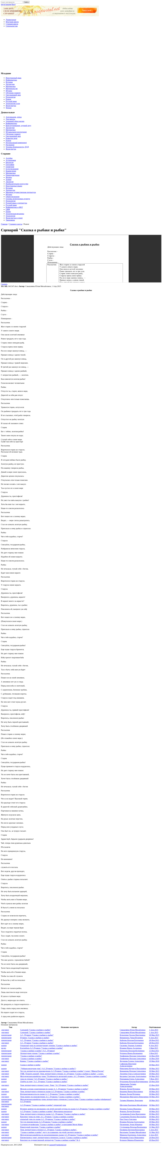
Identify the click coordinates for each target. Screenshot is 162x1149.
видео (3, 1048)
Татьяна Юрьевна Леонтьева (131, 1100)
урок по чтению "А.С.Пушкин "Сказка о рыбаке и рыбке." (44, 1079)
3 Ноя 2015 (153, 1053)
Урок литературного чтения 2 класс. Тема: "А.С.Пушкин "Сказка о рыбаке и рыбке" (54, 1085)
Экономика (10, 220)
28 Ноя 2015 (154, 1040)
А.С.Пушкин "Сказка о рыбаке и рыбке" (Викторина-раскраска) (46, 1111)
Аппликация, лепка (14, 117)
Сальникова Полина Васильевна (133, 1117)
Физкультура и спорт (14, 218)
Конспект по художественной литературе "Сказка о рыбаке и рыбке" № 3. (50, 1140)
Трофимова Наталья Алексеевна (133, 1056)
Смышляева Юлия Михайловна (132, 1030)
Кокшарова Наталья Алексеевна (133, 1071)
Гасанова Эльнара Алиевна (131, 1046)
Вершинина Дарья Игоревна (131, 1038)
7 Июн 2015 (154, 1079)
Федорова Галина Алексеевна (132, 1061)
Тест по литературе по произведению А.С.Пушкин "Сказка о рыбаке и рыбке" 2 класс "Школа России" (62, 1071)
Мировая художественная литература (21, 192)
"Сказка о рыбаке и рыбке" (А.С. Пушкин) (37, 1051)
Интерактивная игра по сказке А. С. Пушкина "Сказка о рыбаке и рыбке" (50, 1094)
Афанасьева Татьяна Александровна (128, 1085)
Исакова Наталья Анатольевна (132, 1122)
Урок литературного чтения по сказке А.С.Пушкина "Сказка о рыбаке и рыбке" (52, 1092)
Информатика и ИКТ (14, 207)
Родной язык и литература (16, 203)
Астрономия (11, 160)
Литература (10, 190)
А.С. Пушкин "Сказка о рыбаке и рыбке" (37, 1035)
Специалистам (12, 26)
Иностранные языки (14, 186)
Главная (4, 224)
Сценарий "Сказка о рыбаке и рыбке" (35, 1030)
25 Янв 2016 (154, 1085)
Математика (11, 86)
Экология (9, 182)
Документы (10, 119)
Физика (9, 177)
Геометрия (10, 167)
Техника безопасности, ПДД (17, 147)
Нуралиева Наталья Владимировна (134, 1082)
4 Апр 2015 (153, 1135)
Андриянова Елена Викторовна (133, 1114)
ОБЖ (8, 209)
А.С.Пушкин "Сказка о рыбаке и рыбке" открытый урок (43, 1105)
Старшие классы (15, 224)
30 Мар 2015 (154, 1035)
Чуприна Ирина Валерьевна (131, 1053)
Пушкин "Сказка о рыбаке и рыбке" (34, 1038)
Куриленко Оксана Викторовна (132, 1035)
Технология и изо (13, 103)
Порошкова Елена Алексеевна (132, 1079)
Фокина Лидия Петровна (130, 1089)
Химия (8, 180)
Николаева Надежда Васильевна (133, 1069)
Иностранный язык (13, 78)
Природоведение (12, 175)
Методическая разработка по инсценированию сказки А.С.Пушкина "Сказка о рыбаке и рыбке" (59, 1135)
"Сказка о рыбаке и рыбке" (31, 1056)
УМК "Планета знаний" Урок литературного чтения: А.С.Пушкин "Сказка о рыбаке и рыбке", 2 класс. (62, 1074)
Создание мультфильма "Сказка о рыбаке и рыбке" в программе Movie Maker (51, 1124)
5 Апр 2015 (153, 1130)
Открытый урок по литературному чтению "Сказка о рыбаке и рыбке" (48, 1046)
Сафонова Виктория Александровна (128, 1065)
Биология (9, 162)
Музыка (9, 91)
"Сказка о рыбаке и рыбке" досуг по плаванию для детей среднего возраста (50, 1132)
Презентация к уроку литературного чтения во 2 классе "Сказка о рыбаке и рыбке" (54, 1138)
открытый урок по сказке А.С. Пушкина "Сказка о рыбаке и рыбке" (47, 1119)
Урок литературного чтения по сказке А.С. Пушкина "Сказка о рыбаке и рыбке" (53, 1114)
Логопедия (10, 84)
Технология (10, 216)
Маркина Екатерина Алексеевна (133, 1135)
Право (8, 212)
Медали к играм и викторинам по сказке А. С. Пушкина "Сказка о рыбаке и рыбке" (54, 1089)
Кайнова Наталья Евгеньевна (132, 1040)
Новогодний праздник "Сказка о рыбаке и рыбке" (40, 1127)
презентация (6, 1035)
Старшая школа (12, 24)
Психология (10, 97)
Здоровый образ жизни (15, 121)
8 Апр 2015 (153, 1046)
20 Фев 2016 (154, 1082)
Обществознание (12, 197)
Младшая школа (12, 22)
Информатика (11, 80)
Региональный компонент (16, 143)
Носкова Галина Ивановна (130, 1109)
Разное (8, 99)
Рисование (10, 145)
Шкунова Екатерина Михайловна (133, 1105)
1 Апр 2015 (153, 1030)
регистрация (6, 4)
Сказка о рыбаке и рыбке (30, 1065)
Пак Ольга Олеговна (128, 1119)
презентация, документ (6, 1100)
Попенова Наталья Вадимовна (132, 1051)
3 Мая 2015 (153, 1048)
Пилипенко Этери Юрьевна (131, 1124)
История (9, 82)
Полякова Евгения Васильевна (132, 1130)
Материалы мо (12, 89)
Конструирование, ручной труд (18, 126)
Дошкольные (11, 20)
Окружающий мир (13, 95)
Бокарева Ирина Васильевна (131, 1092)
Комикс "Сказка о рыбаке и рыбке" (34, 1061)
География (10, 165)
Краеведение (11, 171)
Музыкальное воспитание (16, 132)
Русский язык (11, 101)
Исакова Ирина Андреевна (131, 1048)
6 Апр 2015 (153, 1038)
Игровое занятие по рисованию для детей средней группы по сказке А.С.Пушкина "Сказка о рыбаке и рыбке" (65, 1109)
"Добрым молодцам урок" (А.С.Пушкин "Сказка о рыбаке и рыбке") (48, 1069)
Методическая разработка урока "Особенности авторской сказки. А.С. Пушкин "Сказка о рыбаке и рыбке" (63, 1076)
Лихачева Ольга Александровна (133, 1074)
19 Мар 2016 (154, 1061)
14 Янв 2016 (154, 1056)
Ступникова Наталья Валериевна (133, 1127)
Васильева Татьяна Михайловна (133, 1132)
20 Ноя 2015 (154, 1140)
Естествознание (12, 169)
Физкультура (11, 106)
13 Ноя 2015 (154, 1051)
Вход (14, 4)
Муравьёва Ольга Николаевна (132, 1138)
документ (5, 1030)
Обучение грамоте (13, 93)
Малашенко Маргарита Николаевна (134, 1097)
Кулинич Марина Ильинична (131, 1140)
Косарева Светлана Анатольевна (133, 1076)
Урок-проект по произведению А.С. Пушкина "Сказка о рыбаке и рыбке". (50, 1097)
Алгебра (9, 158)
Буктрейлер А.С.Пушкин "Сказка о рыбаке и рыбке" (41, 1048)
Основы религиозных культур (18, 199)
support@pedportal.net (57, 1145)
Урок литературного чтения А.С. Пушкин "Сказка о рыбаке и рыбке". (48, 1130)
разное (4, 1046)
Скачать (4, 284)
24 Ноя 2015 (154, 1138)
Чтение (9, 108)
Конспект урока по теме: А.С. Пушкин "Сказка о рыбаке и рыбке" (47, 1117)
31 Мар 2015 (154, 1127)
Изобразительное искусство (17, 184)
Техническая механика (15, 214)
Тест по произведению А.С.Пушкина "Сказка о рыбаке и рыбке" (46, 1122)
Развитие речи (11, 138)
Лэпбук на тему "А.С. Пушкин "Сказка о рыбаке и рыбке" (43, 1082)
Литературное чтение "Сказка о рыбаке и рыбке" (40, 1053)
